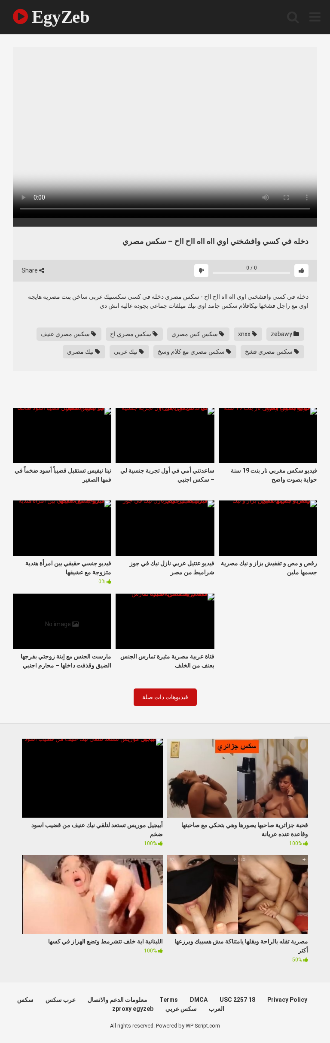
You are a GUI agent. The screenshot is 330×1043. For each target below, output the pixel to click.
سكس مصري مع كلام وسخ (192, 351)
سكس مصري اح (131, 333)
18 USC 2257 (237, 999)
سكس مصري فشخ (269, 351)
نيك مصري (81, 351)
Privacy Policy (287, 999)
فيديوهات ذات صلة (165, 697)
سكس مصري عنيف (66, 333)
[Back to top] (301, 1017)
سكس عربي (181, 1008)
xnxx (245, 333)
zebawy (282, 333)
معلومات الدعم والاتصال (117, 999)
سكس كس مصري (195, 333)
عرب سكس (61, 999)
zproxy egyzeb (132, 1008)
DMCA (199, 999)
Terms (168, 999)
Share (30, 270)
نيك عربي (126, 351)
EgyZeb (58, 17)
